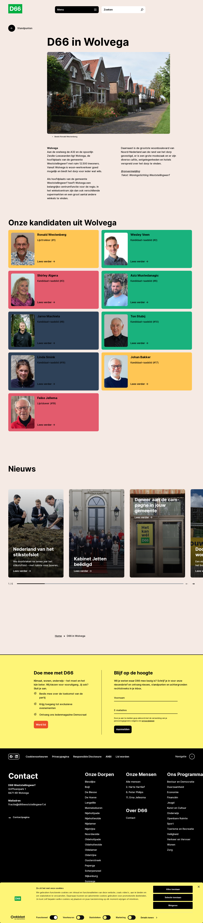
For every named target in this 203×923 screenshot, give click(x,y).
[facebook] (11, 756)
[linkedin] (16, 756)
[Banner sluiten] (199, 887)
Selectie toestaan (173, 897)
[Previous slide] (188, 584)
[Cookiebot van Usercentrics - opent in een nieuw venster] (18, 918)
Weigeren (172, 905)
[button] (78, 9)
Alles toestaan (173, 889)
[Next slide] (192, 584)
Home (58, 635)
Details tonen (147, 917)
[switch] (80, 917)
